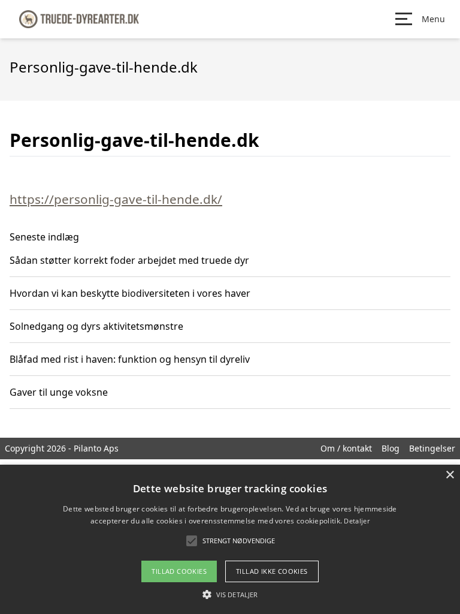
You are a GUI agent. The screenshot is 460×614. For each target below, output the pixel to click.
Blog (391, 448)
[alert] (230, 539)
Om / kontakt (346, 448)
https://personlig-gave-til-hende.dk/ (116, 199)
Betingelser (432, 448)
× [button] (449, 475)
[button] (230, 594)
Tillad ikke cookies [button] (272, 571)
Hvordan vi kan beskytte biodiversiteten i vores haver (130, 293)
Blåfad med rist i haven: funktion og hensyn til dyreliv (130, 359)
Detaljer (356, 520)
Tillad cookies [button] (179, 571)
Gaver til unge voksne (59, 392)
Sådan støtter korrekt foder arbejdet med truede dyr (129, 260)
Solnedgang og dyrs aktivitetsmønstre (96, 326)
